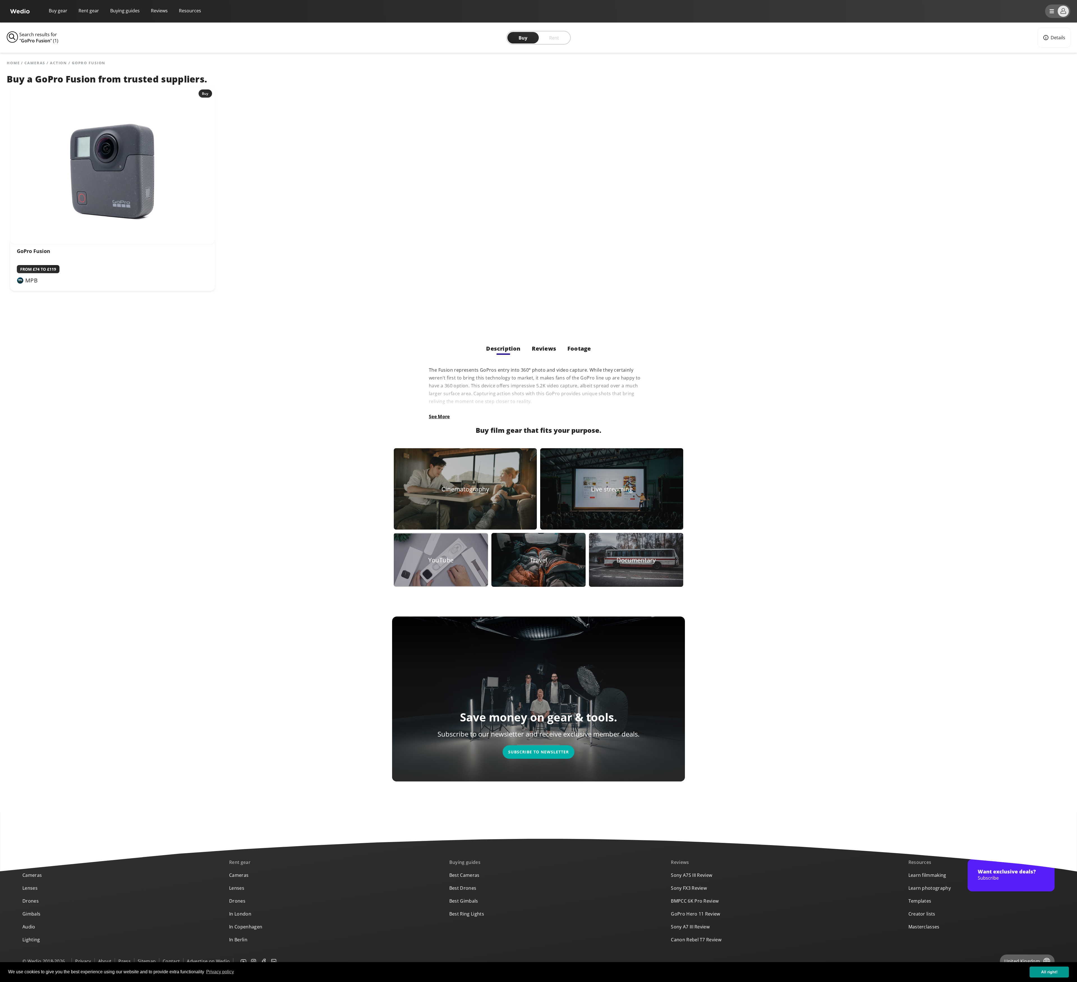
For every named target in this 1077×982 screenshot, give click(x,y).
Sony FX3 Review (689, 888)
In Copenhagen (245, 927)
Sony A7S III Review (691, 875)
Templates (919, 901)
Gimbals (31, 914)
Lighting (31, 940)
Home (13, 63)
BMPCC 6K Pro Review (695, 901)
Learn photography (929, 888)
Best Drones (463, 888)
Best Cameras (464, 875)
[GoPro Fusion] (112, 242)
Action (58, 63)
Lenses (30, 888)
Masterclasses (924, 927)
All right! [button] (1049, 972)
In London (240, 914)
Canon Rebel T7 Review (696, 940)
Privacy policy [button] (220, 971)
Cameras (34, 63)
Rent (554, 38)
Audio (28, 927)
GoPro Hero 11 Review (695, 914)
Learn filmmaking (927, 875)
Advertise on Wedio (208, 961)
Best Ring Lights (466, 914)
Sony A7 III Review (690, 927)
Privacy (83, 961)
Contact (171, 961)
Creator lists (921, 914)
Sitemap (147, 961)
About (105, 961)
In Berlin (238, 940)
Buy (523, 38)
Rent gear (89, 11)
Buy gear (58, 11)
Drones (30, 901)
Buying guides (125, 11)
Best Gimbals (463, 901)
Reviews (159, 11)
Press (124, 961)
